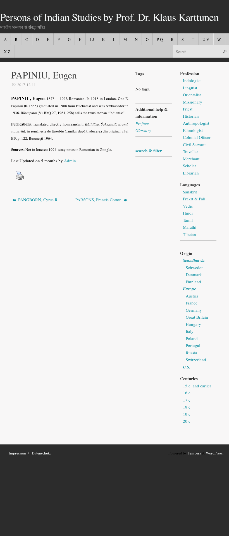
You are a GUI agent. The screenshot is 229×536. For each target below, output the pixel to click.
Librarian (191, 173)
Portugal (193, 345)
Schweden (195, 267)
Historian (191, 116)
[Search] (224, 51)
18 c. (187, 407)
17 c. (187, 400)
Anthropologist (196, 123)
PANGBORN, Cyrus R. (38, 199)
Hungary (193, 324)
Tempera (194, 453)
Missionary (192, 102)
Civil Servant (194, 144)
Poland (192, 338)
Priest (187, 109)
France (191, 303)
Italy (190, 331)
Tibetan (189, 234)
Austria (192, 296)
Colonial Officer (197, 137)
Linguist (190, 87)
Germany (194, 310)
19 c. (187, 414)
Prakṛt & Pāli (194, 198)
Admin (70, 160)
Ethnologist (193, 130)
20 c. (187, 421)
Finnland (193, 281)
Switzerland (196, 359)
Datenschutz (41, 453)
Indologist (192, 80)
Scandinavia (194, 260)
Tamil (188, 220)
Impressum (17, 453)
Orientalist (192, 94)
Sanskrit (190, 192)
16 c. (187, 392)
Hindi (188, 213)
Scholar (189, 165)
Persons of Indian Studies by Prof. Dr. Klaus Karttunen (109, 17)
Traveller (190, 151)
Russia (191, 352)
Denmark (194, 274)
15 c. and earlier (197, 386)
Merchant (191, 158)
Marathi (189, 227)
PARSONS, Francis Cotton (99, 199)
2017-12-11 (26, 84)
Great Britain (197, 317)
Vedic (188, 206)
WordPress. (214, 453)
